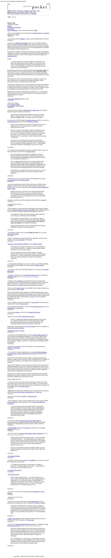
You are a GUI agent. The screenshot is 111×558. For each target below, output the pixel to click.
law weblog (16, 312)
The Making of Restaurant (14, 27)
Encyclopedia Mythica (14, 456)
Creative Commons (12, 402)
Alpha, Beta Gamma (13, 518)
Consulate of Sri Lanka (34, 312)
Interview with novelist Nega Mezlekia (18, 244)
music (31, 12)
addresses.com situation (22, 43)
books (14, 12)
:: (7, 24)
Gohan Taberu (11, 106)
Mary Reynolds (38, 306)
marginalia (17, 348)
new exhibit (35, 302)
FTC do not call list (30, 326)
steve (17, 34)
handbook (17, 13)
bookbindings (10, 308)
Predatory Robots (39, 265)
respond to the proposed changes (15, 328)
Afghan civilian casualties (39, 335)
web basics (20, 10)
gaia (35, 12)
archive (48, 3)
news (29, 13)
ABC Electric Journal (12, 234)
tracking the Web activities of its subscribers (23, 210)
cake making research (12, 121)
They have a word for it (14, 346)
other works (20, 308)
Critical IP (10, 204)
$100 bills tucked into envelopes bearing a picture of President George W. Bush (27, 352)
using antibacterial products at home (25, 524)
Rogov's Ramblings (12, 30)
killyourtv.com (32, 396)
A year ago (11, 275)
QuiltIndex (22, 39)
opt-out (22, 330)
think (34, 10)
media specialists (30, 151)
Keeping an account (33, 121)
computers (26, 10)
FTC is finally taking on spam (26, 316)
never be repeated (24, 386)
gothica (27, 12)
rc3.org (32, 296)
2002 (9, 17)
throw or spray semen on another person (23, 392)
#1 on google (26, 428)
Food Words (10, 29)
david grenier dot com (15, 470)
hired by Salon (20, 288)
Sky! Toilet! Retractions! (14, 99)
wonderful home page (31, 120)
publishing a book (12, 276)
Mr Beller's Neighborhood (31, 275)
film (18, 12)
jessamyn (43, 200)
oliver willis (30, 520)
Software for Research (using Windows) (31, 420)
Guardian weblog (37, 244)
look (31, 10)
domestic (22, 12)
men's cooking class (34, 110)
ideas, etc (39, 392)
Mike (35, 30)
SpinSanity (20, 281)
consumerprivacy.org (12, 330)
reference (14, 10)
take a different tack (34, 501)
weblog (12, 13)
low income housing (19, 239)
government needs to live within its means (18, 180)
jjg (30, 239)
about (9, 4)
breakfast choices (37, 33)
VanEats (9, 26)
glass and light (24, 304)
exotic (38, 10)
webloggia (34, 13)
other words (24, 13)
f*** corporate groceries (13, 104)
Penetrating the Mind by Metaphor (34, 433)
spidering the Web (12, 56)
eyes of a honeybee (34, 491)
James (21, 106)
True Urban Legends (13, 474)
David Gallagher (12, 428)
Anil (13, 379)
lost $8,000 (32, 460)
